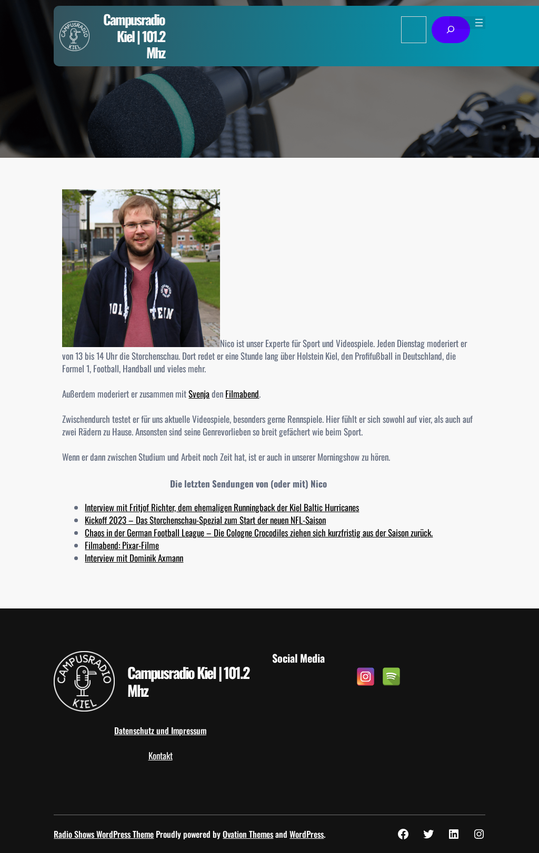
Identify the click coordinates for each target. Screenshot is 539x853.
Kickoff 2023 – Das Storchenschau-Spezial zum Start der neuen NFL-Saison (205, 519)
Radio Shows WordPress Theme (104, 834)
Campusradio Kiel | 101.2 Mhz (134, 35)
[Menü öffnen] (479, 22)
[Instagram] (365, 676)
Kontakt (160, 755)
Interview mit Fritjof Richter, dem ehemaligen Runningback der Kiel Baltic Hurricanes (222, 507)
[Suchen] (451, 29)
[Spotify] (391, 676)
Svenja (198, 393)
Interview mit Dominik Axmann (134, 557)
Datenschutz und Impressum (160, 730)
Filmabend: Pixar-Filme (122, 545)
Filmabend (242, 393)
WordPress (307, 834)
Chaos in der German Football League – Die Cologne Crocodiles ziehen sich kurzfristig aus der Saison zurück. (259, 532)
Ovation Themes (248, 834)
